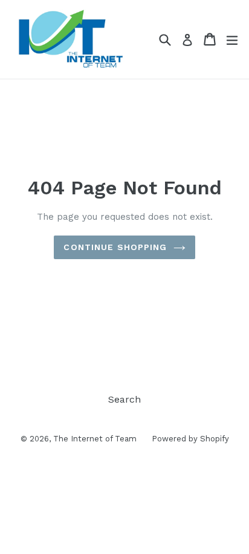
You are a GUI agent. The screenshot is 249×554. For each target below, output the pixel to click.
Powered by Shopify (190, 438)
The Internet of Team (95, 438)
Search (124, 399)
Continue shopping (115, 247)
